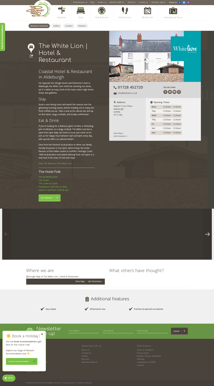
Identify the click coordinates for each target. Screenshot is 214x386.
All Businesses (79, 2)
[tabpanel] (37, 234)
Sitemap (140, 359)
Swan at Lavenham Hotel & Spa (54, 190)
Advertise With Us (116, 2)
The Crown (44, 180)
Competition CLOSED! (146, 362)
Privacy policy (143, 353)
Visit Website (47, 198)
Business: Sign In (158, 2)
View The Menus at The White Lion (55, 164)
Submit (176, 331)
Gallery (56, 26)
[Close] (42, 334)
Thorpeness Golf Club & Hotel (53, 187)
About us (131, 2)
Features (82, 26)
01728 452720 (130, 88)
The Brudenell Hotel (48, 177)
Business (86, 359)
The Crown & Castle (48, 183)
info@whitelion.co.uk (127, 93)
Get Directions (120, 136)
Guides (101, 2)
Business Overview (39, 26)
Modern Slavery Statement (149, 356)
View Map (118, 133)
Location (69, 26)
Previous (6, 234)
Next (207, 234)
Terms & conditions (145, 350)
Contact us (143, 2)
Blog (92, 2)
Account (140, 365)
